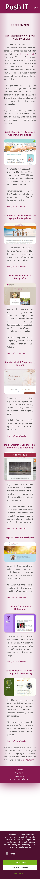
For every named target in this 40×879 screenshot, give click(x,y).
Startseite (19, 769)
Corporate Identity (27, 54)
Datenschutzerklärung (19, 779)
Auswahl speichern (20, 867)
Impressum (19, 776)
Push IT (17, 6)
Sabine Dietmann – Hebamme (20, 607)
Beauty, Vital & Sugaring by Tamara (20, 363)
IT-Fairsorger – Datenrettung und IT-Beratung (20, 672)
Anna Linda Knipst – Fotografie (20, 277)
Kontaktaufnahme (28, 760)
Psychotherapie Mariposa (20, 537)
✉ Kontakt (19, 773)
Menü (35, 8)
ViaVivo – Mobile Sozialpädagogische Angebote (20, 217)
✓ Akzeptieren (20, 862)
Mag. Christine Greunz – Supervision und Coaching (20, 446)
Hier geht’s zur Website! (16, 206)
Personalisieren (19, 873)
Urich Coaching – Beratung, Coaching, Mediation (20, 133)
